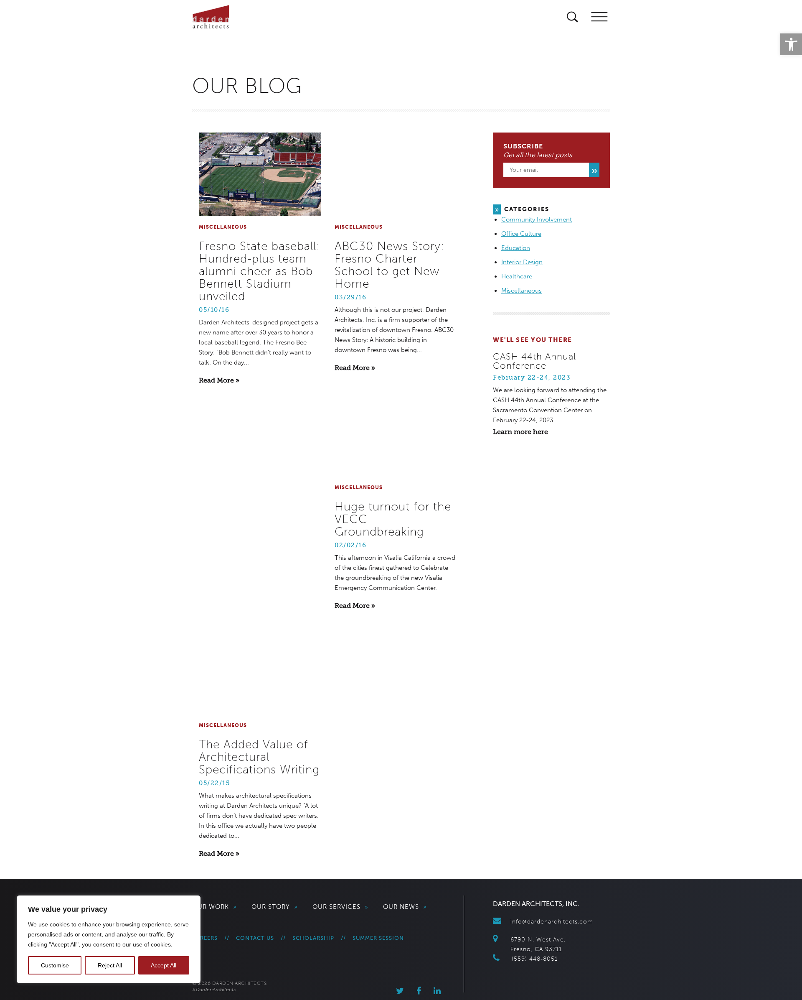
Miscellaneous (521, 290)
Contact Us (255, 938)
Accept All (163, 965)
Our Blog (247, 85)
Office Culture (521, 233)
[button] (791, 44)
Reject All (110, 965)
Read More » (219, 380)
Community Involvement (536, 219)
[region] (108, 939)
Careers (205, 938)
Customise (55, 965)
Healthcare (516, 276)
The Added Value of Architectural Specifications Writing (259, 756)
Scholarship (313, 938)
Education (515, 248)
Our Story (274, 907)
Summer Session (378, 938)
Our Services (340, 907)
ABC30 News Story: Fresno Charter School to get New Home (389, 265)
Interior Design (522, 262)
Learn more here (520, 432)
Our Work (214, 907)
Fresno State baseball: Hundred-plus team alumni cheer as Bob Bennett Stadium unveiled (259, 271)
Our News (405, 907)
